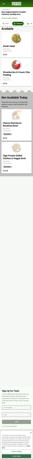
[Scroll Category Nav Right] (31, 23)
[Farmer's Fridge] (16, 3)
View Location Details (9, 18)
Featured (19, 23)
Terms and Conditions (11, 426)
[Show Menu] (3, 4)
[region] (16, 444)
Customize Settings (16, 451)
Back (7, 23)
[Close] (31, 433)
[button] (14, 23)
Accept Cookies (16, 456)
